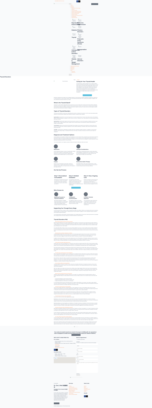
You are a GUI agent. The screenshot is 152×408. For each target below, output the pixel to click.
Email (77, 354)
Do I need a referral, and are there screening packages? (63, 316)
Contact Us (72, 69)
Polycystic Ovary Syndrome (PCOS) (77, 15)
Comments (78, 341)
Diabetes (73, 9)
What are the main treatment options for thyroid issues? (63, 273)
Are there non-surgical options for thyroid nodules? (63, 286)
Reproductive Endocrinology (76, 8)
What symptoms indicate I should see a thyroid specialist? (64, 221)
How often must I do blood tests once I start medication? (63, 252)
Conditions (72, 7)
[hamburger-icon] (70, 4)
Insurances (73, 71)
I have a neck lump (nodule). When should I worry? (62, 242)
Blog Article (72, 68)
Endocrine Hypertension (75, 13)
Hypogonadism (74, 16)
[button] (76, 221)
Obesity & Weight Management (76, 12)
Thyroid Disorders (74, 10)
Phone (77, 357)
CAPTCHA (77, 373)
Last (77, 353)
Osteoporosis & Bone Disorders (76, 11)
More (71, 70)
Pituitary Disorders (74, 14)
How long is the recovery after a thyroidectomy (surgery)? (64, 307)
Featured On (73, 72)
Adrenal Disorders (74, 17)
